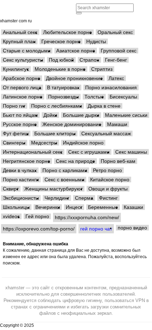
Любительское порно (67, 32)
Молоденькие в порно (60, 69)
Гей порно (37, 216)
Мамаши (117, 124)
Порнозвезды (63, 96)
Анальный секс (20, 32)
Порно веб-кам (118, 161)
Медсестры (44, 143)
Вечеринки (47, 207)
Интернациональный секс (33, 152)
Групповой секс (118, 50)
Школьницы (16, 207)
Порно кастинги (21, 179)
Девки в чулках (20, 170)
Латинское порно (22, 96)
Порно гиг (14, 106)
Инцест (74, 207)
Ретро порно (107, 170)
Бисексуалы (123, 96)
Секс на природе (75, 161)
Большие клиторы (55, 133)
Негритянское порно (26, 161)
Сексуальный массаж (106, 133)
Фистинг (108, 198)
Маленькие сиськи (126, 115)
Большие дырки (81, 115)
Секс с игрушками (89, 152)
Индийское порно (83, 143)
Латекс (116, 78)
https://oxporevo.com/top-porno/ (39, 229)
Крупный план (19, 41)
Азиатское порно (75, 50)
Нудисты (96, 41)
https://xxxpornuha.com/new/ (87, 217)
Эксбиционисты (21, 198)
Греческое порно (61, 41)
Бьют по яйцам (20, 115)
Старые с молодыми (27, 50)
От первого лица (22, 87)
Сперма (84, 198)
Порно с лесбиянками (56, 106)
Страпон (89, 60)
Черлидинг (57, 198)
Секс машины (131, 152)
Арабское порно (21, 78)
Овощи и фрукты (108, 189)
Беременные (103, 207)
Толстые (94, 96)
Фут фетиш (16, 133)
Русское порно (20, 124)
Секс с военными (64, 179)
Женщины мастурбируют (53, 189)
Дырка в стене (104, 106)
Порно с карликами (64, 170)
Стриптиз (101, 69)
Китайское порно (109, 179)
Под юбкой (61, 60)
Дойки (50, 115)
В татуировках (63, 87)
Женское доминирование (71, 124)
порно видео (132, 228)
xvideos (11, 216)
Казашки (133, 207)
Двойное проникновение (74, 78)
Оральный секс (115, 32)
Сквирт (11, 189)
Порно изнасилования (111, 87)
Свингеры (14, 143)
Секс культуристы (23, 60)
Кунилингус (16, 69)
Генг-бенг (116, 60)
